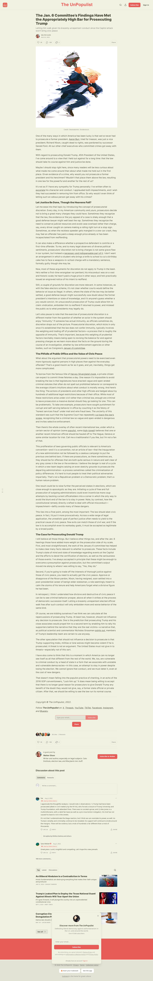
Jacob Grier (46, 922)
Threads (69, 708)
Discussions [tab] (53, 870)
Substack (65, 976)
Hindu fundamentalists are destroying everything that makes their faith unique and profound (66, 880)
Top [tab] (38, 870)
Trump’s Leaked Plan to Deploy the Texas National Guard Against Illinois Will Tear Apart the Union (65, 895)
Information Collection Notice (76, 954)
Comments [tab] (41, 778)
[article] (76, 881)
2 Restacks (61, 734)
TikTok (87, 708)
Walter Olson (46, 35)
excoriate (40, 190)
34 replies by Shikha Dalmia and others (57, 836)
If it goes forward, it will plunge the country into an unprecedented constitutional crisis (61, 901)
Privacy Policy (93, 954)
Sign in (146, 5)
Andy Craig (49, 904)
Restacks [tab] (50, 778)
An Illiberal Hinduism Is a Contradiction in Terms (61, 876)
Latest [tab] (44, 870)
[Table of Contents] (2, 490)
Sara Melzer (45, 843)
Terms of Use (87, 952)
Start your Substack (70, 971)
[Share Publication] (125, 5)
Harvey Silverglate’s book (83, 374)
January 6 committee (74, 348)
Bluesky (44, 711)
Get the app (87, 971)
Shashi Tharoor (51, 884)
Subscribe (134, 5)
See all (40, 932)
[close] (98, 916)
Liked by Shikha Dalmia (50, 801)
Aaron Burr (74, 139)
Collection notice (92, 965)
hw (42, 798)
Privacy (76, 965)
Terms (82, 965)
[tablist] (45, 777)
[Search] (120, 5)
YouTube (79, 708)
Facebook (97, 708)
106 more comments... (44, 859)
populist (72, 430)
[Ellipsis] (116, 798)
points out (100, 630)
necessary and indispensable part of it (83, 253)
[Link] (32, 202)
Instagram (108, 708)
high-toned (88, 430)
